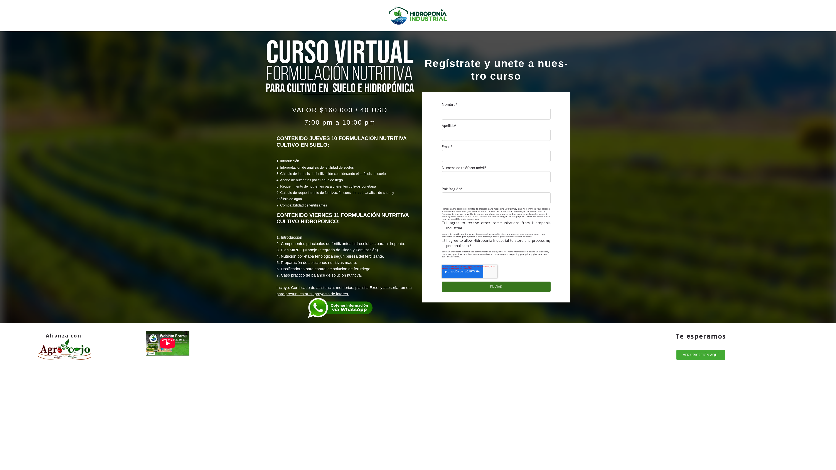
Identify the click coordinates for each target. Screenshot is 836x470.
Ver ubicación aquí (701, 354)
